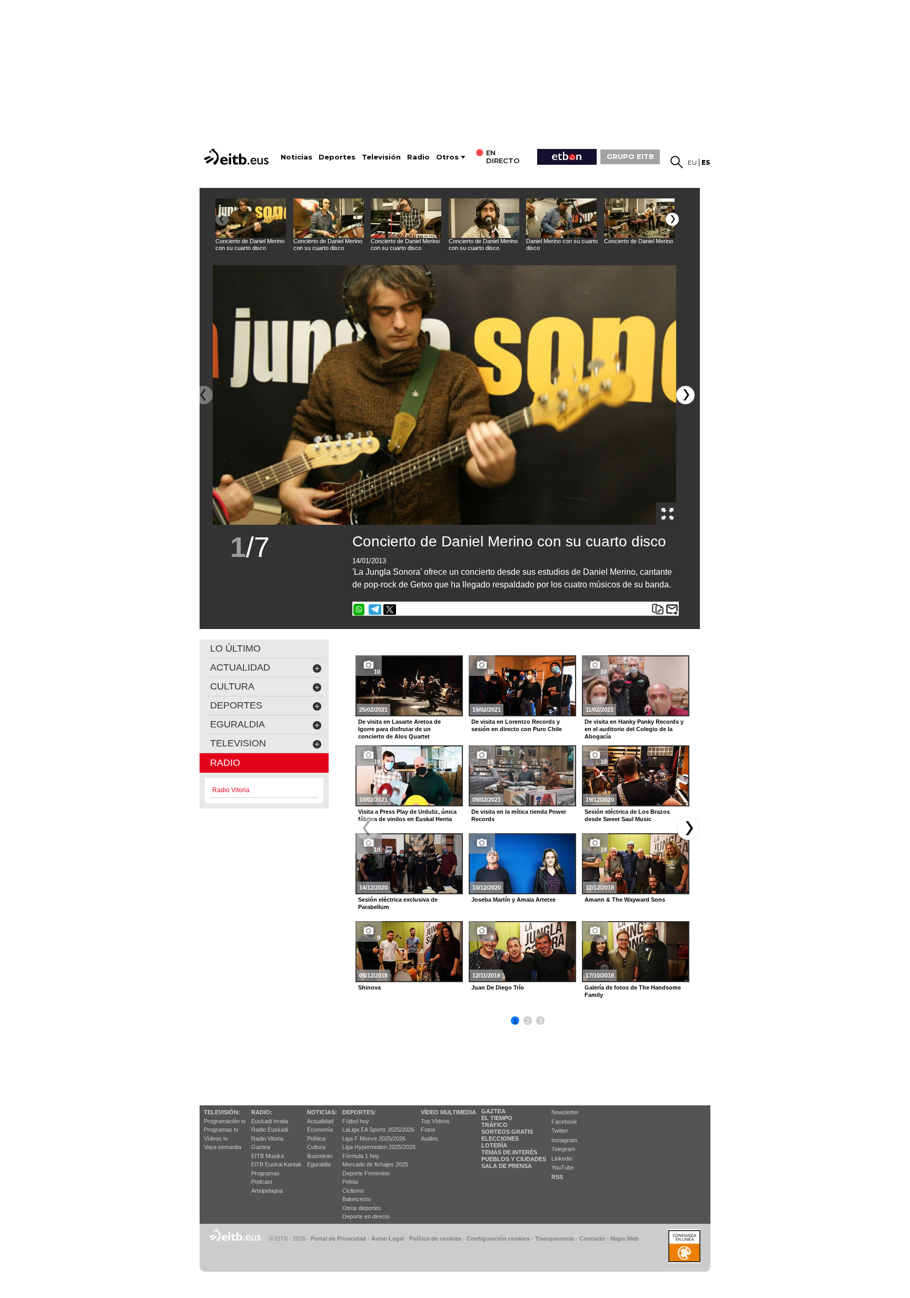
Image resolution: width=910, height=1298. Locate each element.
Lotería (494, 1145)
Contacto (592, 1238)
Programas (265, 1173)
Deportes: (359, 1112)
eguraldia (237, 724)
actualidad (240, 667)
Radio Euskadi (269, 1129)
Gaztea (260, 1147)
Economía (320, 1129)
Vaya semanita (222, 1147)
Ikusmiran (319, 1156)
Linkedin (561, 1158)
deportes (236, 705)
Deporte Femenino (366, 1173)
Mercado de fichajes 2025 (375, 1164)
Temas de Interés (509, 1152)
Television (238, 743)
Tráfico (494, 1125)
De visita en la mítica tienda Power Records (518, 815)
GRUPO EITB (630, 156)
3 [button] (540, 1021)
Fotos (428, 1129)
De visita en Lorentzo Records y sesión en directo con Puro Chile (516, 725)
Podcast (261, 1182)
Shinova (369, 987)
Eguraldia (319, 1164)
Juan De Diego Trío (497, 987)
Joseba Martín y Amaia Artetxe (513, 899)
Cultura (316, 1147)
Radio (418, 157)
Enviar (672, 609)
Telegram (563, 1149)
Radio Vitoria (267, 1138)
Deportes (337, 157)
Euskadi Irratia (269, 1121)
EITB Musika (267, 1156)
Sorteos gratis (507, 1132)
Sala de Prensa (506, 1166)
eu (692, 162)
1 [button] (515, 1021)
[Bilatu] (676, 162)
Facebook (564, 1122)
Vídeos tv (216, 1138)
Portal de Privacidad (338, 1238)
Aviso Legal (387, 1238)
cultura (232, 686)
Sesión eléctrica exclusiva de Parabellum (398, 903)
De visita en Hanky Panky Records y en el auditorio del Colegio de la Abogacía (634, 729)
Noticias (296, 157)
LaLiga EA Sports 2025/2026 (378, 1129)
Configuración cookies (498, 1238)
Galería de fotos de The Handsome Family (633, 991)
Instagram (564, 1140)
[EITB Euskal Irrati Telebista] (237, 156)
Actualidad (320, 1121)
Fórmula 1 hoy (360, 1156)
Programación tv (225, 1121)
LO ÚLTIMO (235, 648)
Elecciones (500, 1138)
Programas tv (221, 1129)
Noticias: (322, 1112)
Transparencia (554, 1238)
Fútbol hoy (355, 1121)
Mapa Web (624, 1238)
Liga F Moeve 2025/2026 (373, 1138)
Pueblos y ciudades (513, 1159)
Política (316, 1138)
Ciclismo (353, 1190)
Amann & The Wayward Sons (625, 899)
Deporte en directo (366, 1216)
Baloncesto (356, 1199)
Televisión (381, 157)
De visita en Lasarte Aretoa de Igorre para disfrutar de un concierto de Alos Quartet (399, 729)
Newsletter (565, 1112)
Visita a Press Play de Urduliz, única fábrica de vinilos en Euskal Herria (407, 815)
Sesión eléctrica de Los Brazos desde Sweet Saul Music (627, 815)
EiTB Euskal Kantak (276, 1164)
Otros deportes (361, 1208)
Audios (429, 1138)
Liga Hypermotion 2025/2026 (379, 1147)
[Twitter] (389, 609)
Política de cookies (435, 1238)
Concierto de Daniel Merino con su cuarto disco (509, 541)
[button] (672, 219)
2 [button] (528, 1021)
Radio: (261, 1112)
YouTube (562, 1167)
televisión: (222, 1112)
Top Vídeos (435, 1121)
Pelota (350, 1182)
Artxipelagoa (267, 1190)
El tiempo (496, 1118)
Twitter (559, 1130)
